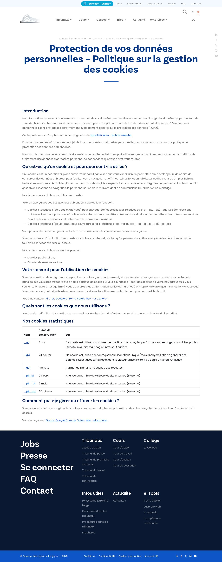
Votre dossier (152, 500)
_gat (27, 368)
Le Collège (150, 447)
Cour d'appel (121, 447)
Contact (196, 3)
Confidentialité (107, 556)
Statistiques (154, 3)
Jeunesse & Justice (99, 3)
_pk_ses (30, 391)
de (193, 19)
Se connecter (47, 467)
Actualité (139, 20)
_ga (26, 342)
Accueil (63, 38)
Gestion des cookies (130, 556)
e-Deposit (150, 512)
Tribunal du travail (93, 470)
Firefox (50, 298)
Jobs (119, 3)
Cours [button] (82, 20)
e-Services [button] (157, 20)
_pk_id (29, 375)
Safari (81, 298)
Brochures (88, 532)
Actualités (119, 500)
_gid (27, 355)
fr (198, 12)
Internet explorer (97, 298)
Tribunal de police (93, 453)
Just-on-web (152, 506)
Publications (134, 3)
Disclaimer (90, 556)
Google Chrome (66, 298)
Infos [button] (120, 20)
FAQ (183, 3)
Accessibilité (151, 556)
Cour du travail (122, 453)
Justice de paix (91, 447)
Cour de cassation (124, 465)
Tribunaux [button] (62, 20)
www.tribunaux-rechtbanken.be (110, 135)
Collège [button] (101, 20)
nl (193, 12)
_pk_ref (29, 383)
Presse (172, 3)
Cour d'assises (122, 459)
